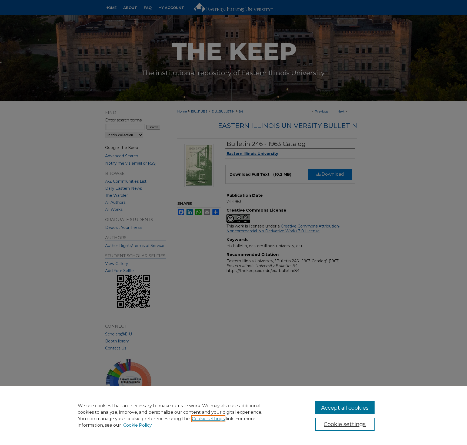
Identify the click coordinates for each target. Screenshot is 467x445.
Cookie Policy (137, 425)
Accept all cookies (345, 408)
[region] (233, 415)
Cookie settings (208, 418)
